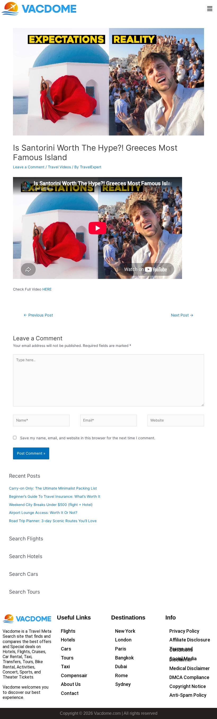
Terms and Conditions (181, 649)
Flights (68, 631)
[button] (209, 8)
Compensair (74, 675)
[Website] (175, 421)
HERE (47, 289)
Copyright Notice (187, 686)
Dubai (121, 666)
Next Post (182, 315)
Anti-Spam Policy (187, 695)
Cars (66, 649)
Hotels (68, 640)
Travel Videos (59, 167)
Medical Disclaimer (189, 668)
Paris (120, 649)
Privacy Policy (184, 631)
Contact (70, 693)
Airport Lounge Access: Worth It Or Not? (43, 512)
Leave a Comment (28, 167)
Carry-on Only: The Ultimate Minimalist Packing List (53, 488)
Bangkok (124, 658)
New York (125, 631)
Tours (67, 658)
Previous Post (38, 315)
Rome (121, 675)
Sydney (123, 684)
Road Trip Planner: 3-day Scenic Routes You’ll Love (53, 521)
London (123, 640)
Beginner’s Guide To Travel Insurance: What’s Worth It (54, 496)
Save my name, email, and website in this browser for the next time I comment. (87, 438)
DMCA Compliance (189, 677)
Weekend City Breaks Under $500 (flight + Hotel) (51, 505)
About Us (71, 684)
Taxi (65, 666)
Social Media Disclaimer (183, 659)
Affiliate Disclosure (189, 640)
